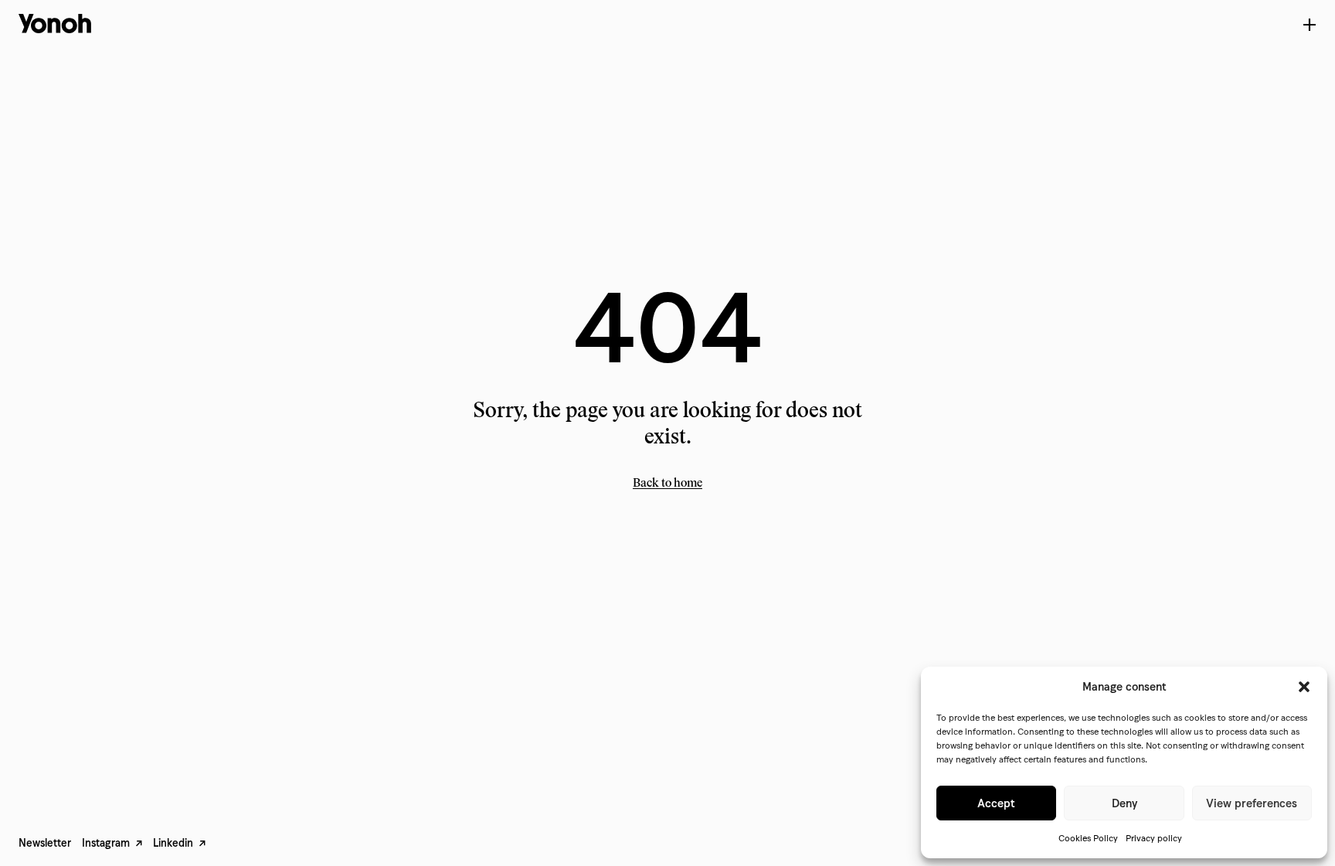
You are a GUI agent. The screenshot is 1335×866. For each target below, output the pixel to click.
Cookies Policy (1088, 838)
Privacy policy (1154, 838)
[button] (1304, 686)
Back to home (667, 482)
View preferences (1251, 803)
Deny (1124, 803)
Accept (996, 803)
